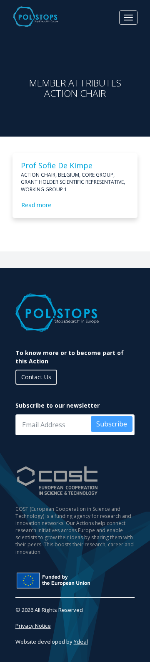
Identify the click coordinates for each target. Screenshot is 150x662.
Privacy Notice (33, 625)
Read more (36, 205)
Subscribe (111, 424)
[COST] (75, 480)
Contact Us (36, 377)
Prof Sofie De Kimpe (56, 165)
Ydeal (81, 641)
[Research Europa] (75, 580)
